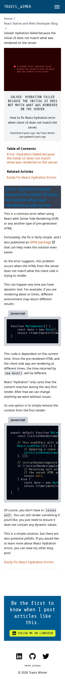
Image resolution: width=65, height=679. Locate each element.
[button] (57, 7)
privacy (36, 665)
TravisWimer (17, 6)
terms (28, 665)
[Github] (32, 656)
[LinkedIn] (19, 656)
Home (8, 18)
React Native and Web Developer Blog (31, 23)
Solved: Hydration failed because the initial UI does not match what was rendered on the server (30, 38)
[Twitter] (45, 656)
